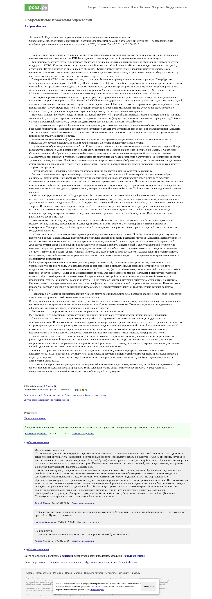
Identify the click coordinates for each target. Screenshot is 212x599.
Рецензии (123, 7)
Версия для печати (53, 395)
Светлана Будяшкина (36, 433)
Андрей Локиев (35, 26)
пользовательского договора (150, 578)
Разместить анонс (74, 395)
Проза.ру (135, 573)
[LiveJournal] (86, 390)
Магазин (145, 7)
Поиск (134, 7)
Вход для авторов (176, 7)
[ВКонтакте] (76, 390)
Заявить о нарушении (95, 395)
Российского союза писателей (98, 595)
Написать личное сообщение (65, 562)
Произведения (107, 7)
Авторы (92, 7)
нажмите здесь (97, 590)
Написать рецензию (35, 418)
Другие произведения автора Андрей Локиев (46, 400)
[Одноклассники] (79, 390)
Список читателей (33, 395)
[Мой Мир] (83, 390)
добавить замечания (37, 442)
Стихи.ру (124, 573)
